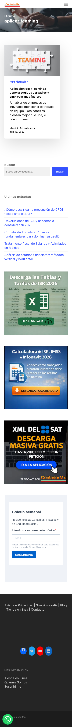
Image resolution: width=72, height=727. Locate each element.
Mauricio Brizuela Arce (22, 128)
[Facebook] (23, 650)
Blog (63, 605)
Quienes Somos (15, 682)
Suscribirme (12, 686)
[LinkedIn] (48, 651)
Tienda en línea (17, 609)
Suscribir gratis (46, 605)
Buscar (60, 171)
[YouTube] (40, 651)
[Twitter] (32, 651)
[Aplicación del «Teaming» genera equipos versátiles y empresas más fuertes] (32, 92)
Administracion (19, 81)
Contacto (37, 609)
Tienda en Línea (15, 678)
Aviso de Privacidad (18, 605)
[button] (66, 4)
